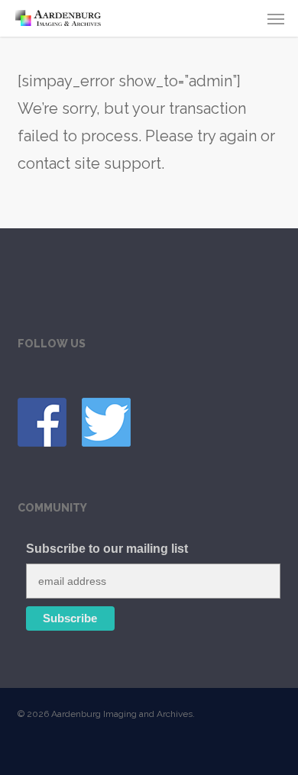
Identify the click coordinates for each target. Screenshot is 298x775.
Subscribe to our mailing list (107, 548)
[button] (275, 18)
